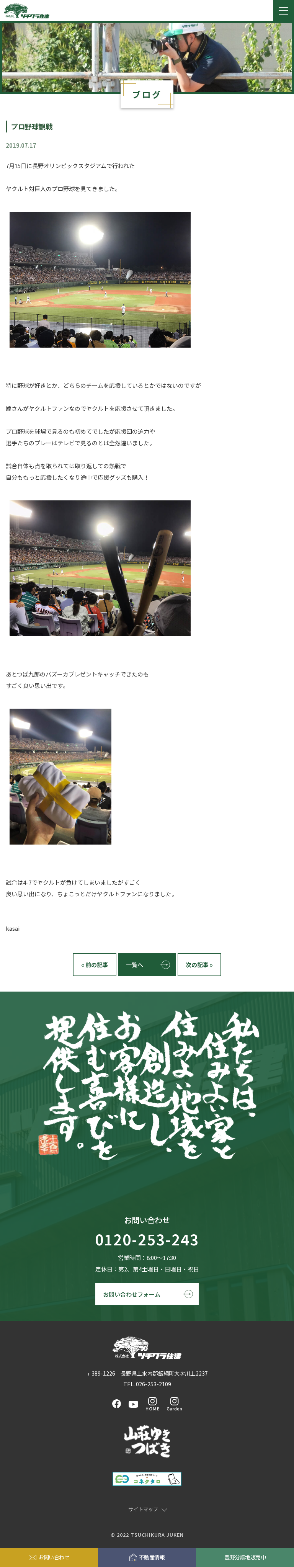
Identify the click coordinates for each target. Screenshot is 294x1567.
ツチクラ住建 (26, 10)
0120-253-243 (147, 1240)
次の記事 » (199, 965)
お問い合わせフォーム (131, 1294)
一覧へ (134, 965)
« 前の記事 (94, 965)
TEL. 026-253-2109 (147, 1384)
